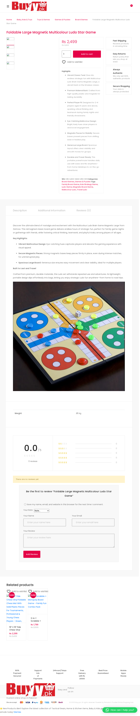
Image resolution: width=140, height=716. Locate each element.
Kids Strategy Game (89, 184)
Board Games (81, 19)
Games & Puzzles (62, 19)
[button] (119, 710)
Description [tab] (20, 210)
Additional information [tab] (51, 210)
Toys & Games (43, 19)
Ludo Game (67, 187)
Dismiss (17, 712)
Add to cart (87, 54)
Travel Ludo (82, 189)
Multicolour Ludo (69, 189)
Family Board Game (70, 184)
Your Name (28, 515)
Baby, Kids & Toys (24, 19)
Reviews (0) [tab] (84, 210)
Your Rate (28, 510)
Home (9, 19)
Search (118, 6)
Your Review (29, 531)
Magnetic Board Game (83, 187)
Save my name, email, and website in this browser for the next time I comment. (65, 504)
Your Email (77, 515)
